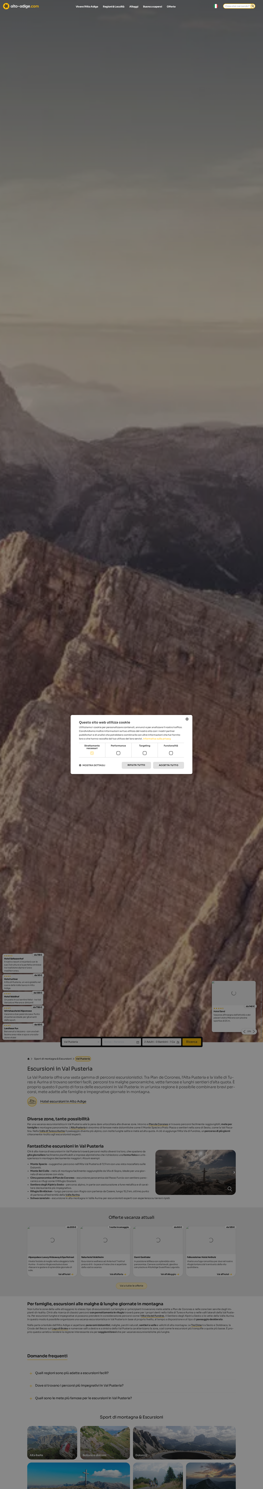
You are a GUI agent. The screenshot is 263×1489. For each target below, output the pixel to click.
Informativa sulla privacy (157, 738)
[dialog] (131, 744)
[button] (92, 765)
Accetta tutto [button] (168, 765)
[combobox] (187, 719)
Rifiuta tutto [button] (136, 765)
